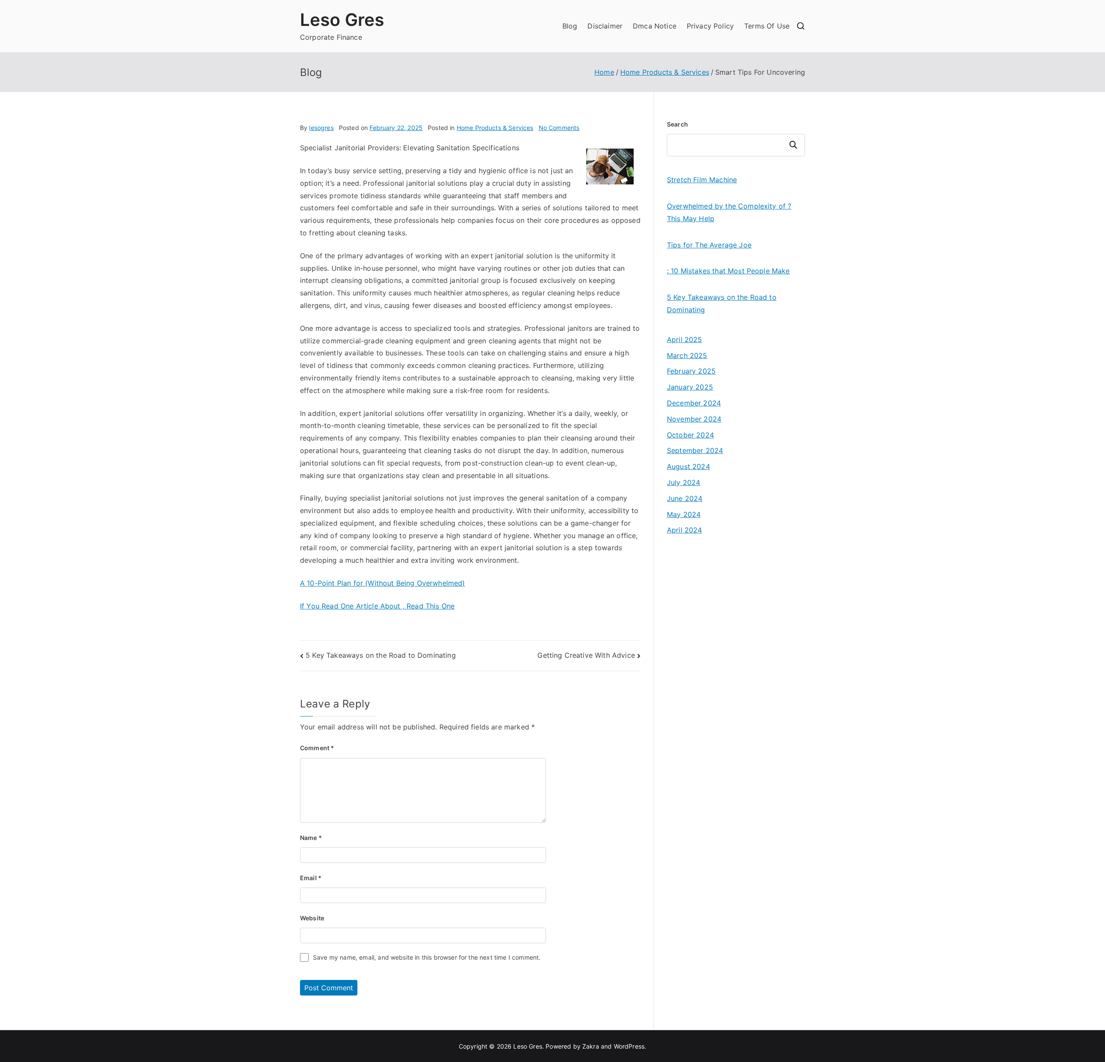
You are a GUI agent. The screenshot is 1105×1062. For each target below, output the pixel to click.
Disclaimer (604, 26)
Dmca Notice (654, 26)
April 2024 (684, 530)
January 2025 (690, 387)
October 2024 (690, 435)
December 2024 (694, 403)
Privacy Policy (710, 26)
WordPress (629, 1046)
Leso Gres (342, 19)
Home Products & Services (495, 127)
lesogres (321, 127)
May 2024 (684, 514)
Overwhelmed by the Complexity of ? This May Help (729, 212)
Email (311, 877)
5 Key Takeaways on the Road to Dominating (381, 655)
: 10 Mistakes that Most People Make (728, 270)
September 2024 (695, 450)
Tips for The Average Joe (709, 245)
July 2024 (683, 482)
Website (312, 918)
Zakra (590, 1046)
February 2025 (691, 371)
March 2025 (687, 355)
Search (677, 124)
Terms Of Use (766, 26)
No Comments (559, 127)
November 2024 (694, 419)
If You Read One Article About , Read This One (377, 606)
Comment (317, 747)
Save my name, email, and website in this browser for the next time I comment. (426, 957)
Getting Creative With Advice (586, 655)
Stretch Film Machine (702, 179)
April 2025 (684, 339)
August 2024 (688, 466)
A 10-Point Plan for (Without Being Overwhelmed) (382, 583)
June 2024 (684, 498)
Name (311, 837)
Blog (570, 26)
